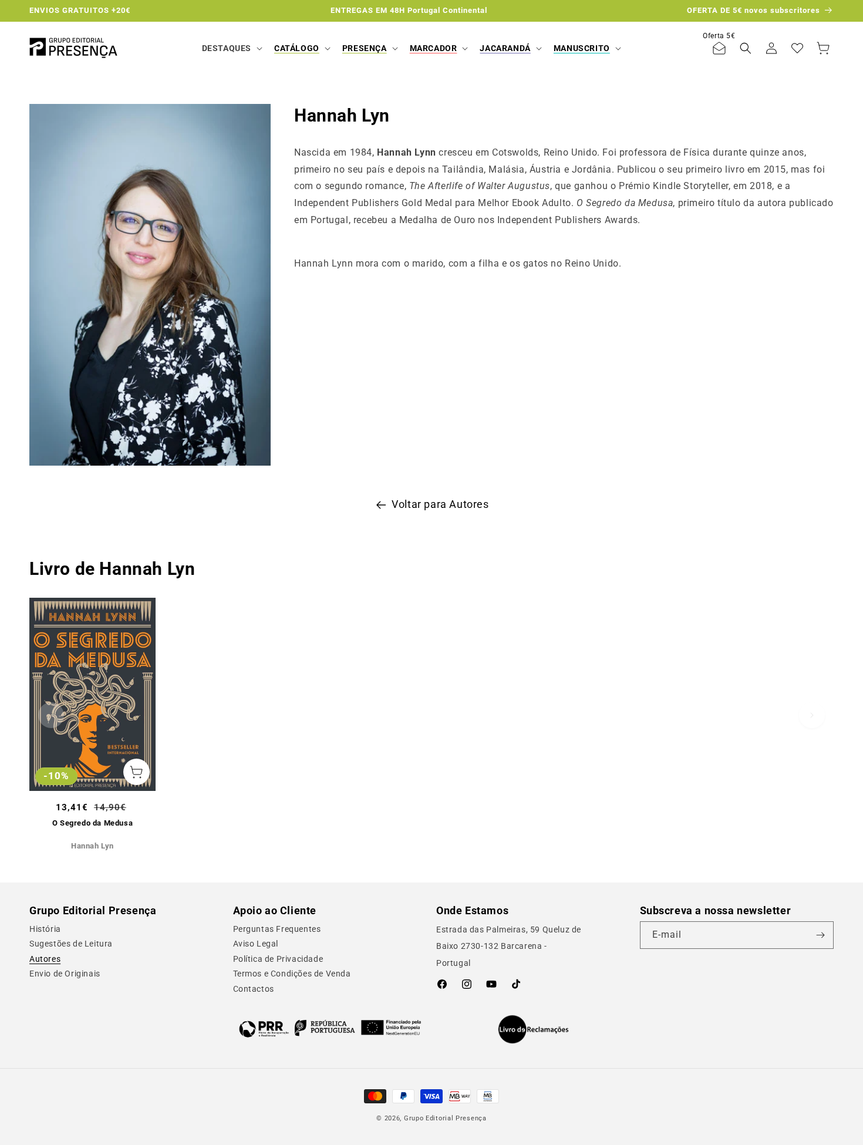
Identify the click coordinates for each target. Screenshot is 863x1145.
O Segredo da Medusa (92, 823)
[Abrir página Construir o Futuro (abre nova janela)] (330, 1028)
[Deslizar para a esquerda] (51, 715)
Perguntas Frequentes (277, 929)
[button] (231, 48)
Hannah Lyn (92, 845)
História (45, 929)
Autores (44, 959)
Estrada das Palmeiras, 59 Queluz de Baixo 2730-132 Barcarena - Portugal (508, 946)
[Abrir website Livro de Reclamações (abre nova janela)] (533, 1029)
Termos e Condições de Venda (292, 973)
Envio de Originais (64, 973)
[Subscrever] (820, 935)
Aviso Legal (256, 943)
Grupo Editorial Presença (445, 1118)
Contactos (253, 989)
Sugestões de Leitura (71, 943)
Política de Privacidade (278, 959)
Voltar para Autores (440, 504)
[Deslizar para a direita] (812, 715)
